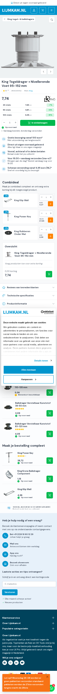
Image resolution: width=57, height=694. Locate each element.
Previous (43, 71)
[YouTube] (22, 662)
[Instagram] (10, 662)
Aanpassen (27, 379)
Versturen (10, 592)
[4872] (49, 274)
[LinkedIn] (16, 662)
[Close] (47, 676)
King (31, 91)
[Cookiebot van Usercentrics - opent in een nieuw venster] (41, 312)
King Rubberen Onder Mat (22, 233)
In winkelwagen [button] (49, 392)
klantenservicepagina (23, 526)
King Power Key (22, 216)
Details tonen (41, 360)
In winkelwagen (40, 122)
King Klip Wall (21, 200)
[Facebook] (4, 662)
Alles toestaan (28, 370)
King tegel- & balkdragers (20, 19)
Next (50, 71)
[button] (52, 20)
